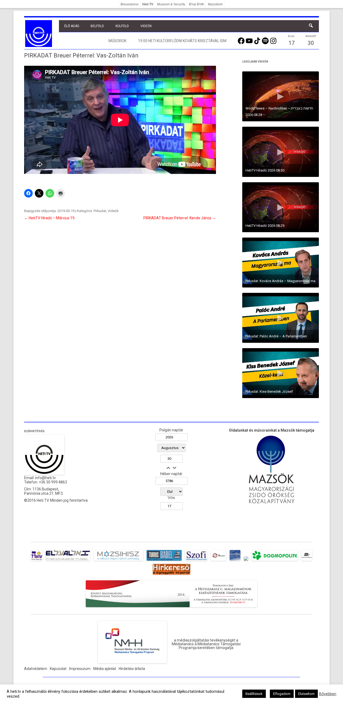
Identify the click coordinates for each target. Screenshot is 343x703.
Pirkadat (100, 211)
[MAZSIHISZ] (118, 561)
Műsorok (117, 41)
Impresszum (80, 668)
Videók (146, 26)
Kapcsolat (58, 668)
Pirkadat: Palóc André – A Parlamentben (276, 336)
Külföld (122, 26)
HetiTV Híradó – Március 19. (49, 218)
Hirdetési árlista (132, 668)
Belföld (97, 26)
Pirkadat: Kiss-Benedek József (269, 391)
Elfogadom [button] (281, 694)
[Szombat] (235, 561)
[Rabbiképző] (246, 561)
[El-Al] (67, 561)
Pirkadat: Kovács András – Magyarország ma (280, 281)
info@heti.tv (45, 478)
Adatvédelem (35, 668)
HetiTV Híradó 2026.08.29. (265, 226)
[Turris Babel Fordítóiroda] (164, 561)
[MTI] (219, 561)
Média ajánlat (104, 668)
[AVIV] (37, 561)
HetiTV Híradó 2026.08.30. (265, 170)
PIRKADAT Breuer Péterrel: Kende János (179, 218)
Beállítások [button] (254, 694)
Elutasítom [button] (306, 694)
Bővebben (327, 693)
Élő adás (71, 26)
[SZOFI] (196, 561)
